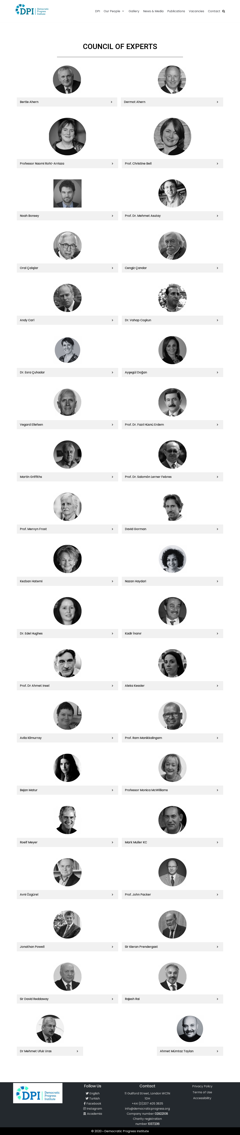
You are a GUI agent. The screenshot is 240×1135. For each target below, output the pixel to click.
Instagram (94, 1108)
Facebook (93, 1103)
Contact (214, 11)
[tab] (67, 101)
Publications (176, 11)
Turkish (94, 1098)
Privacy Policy (202, 1086)
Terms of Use (202, 1092)
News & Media (153, 11)
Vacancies (196, 11)
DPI (97, 11)
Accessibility (202, 1098)
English (94, 1093)
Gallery (134, 11)
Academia (94, 1114)
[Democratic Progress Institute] (32, 9)
